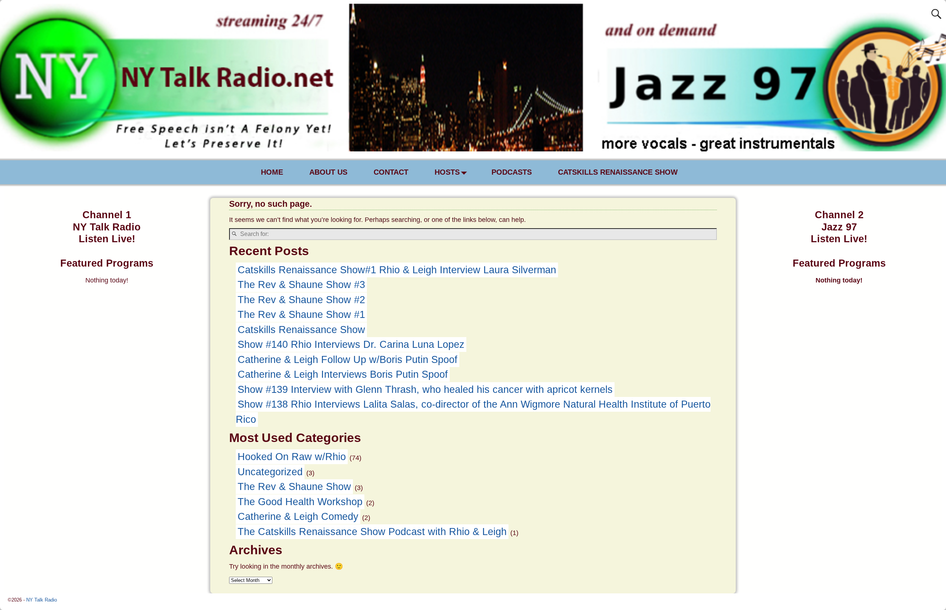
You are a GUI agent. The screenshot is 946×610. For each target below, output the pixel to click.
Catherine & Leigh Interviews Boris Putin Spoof (343, 374)
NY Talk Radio (41, 600)
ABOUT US (328, 172)
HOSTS (447, 172)
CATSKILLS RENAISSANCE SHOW (618, 172)
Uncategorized (270, 471)
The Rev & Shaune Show (294, 486)
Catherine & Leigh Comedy (298, 516)
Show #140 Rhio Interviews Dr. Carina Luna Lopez (351, 344)
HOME (272, 172)
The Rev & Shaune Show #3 (301, 284)
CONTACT (391, 172)
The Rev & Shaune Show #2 (301, 299)
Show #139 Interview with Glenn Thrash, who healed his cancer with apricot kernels (425, 389)
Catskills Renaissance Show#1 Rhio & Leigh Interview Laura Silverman (397, 269)
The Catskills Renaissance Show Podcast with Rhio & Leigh (372, 531)
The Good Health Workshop (300, 501)
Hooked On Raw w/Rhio (292, 456)
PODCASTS (511, 172)
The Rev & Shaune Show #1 (301, 314)
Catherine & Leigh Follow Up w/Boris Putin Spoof (347, 359)
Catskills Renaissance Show (301, 329)
